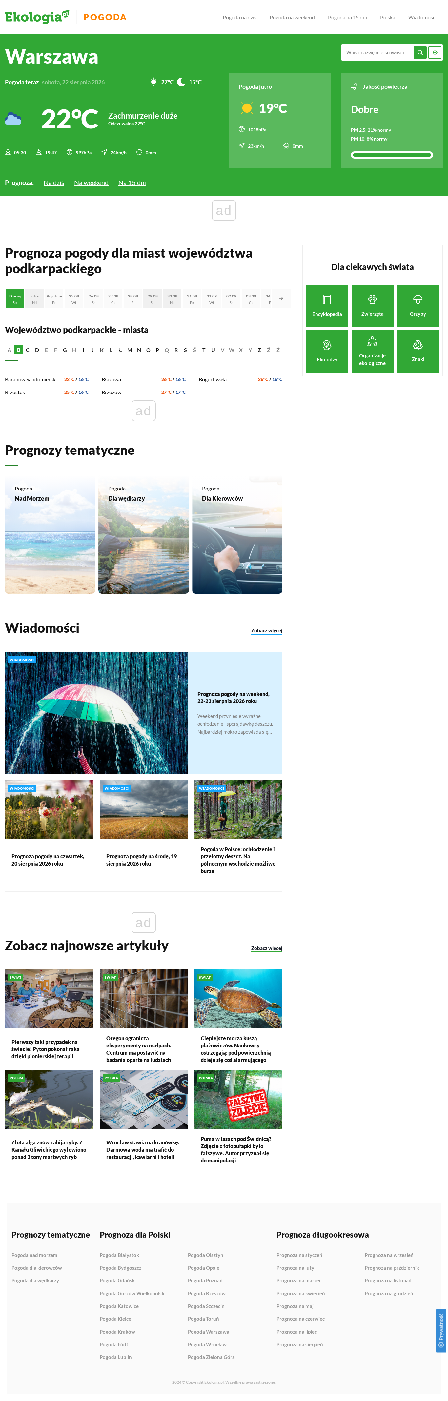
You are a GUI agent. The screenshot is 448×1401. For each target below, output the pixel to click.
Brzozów (111, 392)
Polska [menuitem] (387, 17)
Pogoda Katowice (119, 1306)
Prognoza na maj (295, 1306)
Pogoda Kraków (117, 1331)
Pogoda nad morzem (34, 1255)
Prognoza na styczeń (299, 1255)
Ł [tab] (120, 350)
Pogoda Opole (203, 1268)
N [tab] (139, 350)
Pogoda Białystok (119, 1255)
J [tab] (93, 350)
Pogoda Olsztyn (205, 1255)
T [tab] (204, 350)
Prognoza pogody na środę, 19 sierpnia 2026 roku (141, 860)
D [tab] (37, 350)
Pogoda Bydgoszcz (120, 1268)
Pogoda (105, 17)
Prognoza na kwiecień (300, 1293)
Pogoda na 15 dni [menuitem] (347, 17)
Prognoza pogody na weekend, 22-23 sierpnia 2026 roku (233, 697)
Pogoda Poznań (205, 1280)
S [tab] (185, 350)
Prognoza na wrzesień (389, 1255)
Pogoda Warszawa (208, 1331)
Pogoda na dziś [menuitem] (239, 17)
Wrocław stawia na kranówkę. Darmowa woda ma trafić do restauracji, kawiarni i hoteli (142, 1149)
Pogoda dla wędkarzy (35, 1280)
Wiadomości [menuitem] (422, 17)
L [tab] (111, 350)
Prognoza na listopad (388, 1280)
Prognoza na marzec (298, 1280)
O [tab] (148, 350)
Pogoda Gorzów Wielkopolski (133, 1293)
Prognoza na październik (392, 1268)
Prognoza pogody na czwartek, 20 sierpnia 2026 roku (47, 860)
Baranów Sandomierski (31, 379)
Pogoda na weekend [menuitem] (292, 17)
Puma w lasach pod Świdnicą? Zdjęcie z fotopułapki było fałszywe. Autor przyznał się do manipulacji (236, 1149)
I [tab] (83, 350)
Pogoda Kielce (115, 1319)
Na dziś (54, 182)
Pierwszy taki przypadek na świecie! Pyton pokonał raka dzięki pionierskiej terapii (45, 1049)
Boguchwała (213, 379)
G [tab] (65, 350)
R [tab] (176, 350)
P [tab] (157, 350)
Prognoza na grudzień (389, 1293)
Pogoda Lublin (116, 1357)
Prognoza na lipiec (296, 1331)
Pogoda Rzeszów (207, 1293)
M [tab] (129, 350)
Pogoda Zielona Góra (211, 1357)
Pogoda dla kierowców (36, 1268)
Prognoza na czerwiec (300, 1319)
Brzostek (15, 392)
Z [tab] (259, 350)
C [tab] (28, 350)
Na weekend (91, 182)
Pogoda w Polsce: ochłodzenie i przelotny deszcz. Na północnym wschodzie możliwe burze (238, 860)
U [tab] (213, 350)
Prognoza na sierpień (299, 1344)
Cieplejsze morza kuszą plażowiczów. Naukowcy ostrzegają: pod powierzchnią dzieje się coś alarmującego (236, 1049)
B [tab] (18, 350)
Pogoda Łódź (114, 1344)
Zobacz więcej (266, 630)
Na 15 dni (132, 182)
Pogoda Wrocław (207, 1344)
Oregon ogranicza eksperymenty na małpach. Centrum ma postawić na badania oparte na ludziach (138, 1049)
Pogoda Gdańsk (117, 1280)
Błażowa (111, 379)
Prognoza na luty (295, 1268)
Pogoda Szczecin (206, 1306)
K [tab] (102, 350)
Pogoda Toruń (203, 1319)
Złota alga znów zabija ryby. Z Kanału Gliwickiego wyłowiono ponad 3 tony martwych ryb (48, 1149)
